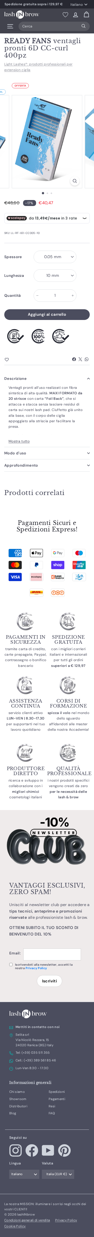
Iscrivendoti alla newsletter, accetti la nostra (44, 966)
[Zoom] (74, 181)
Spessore (13, 256)
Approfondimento (21, 465)
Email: (15, 953)
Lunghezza (14, 275)
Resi (52, 1106)
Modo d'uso (15, 453)
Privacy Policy (36, 968)
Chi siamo (17, 1092)
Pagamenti (57, 1099)
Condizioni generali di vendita (27, 1220)
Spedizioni (57, 1092)
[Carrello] (86, 14)
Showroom (18, 1099)
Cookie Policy (15, 1226)
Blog (12, 1113)
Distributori (18, 1106)
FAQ (52, 1113)
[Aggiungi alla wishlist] (15, 360)
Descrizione (15, 378)
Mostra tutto (19, 441)
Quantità (12, 295)
